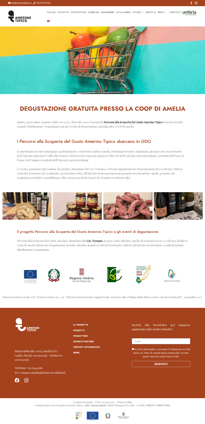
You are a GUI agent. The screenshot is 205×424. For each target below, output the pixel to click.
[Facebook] (17, 380)
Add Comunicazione (95, 405)
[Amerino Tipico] (20, 16)
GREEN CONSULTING (158, 405)
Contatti (175, 12)
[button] (6, 206)
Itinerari (93, 12)
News (161, 12)
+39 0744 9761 (34, 368)
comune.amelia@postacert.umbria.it (42, 372)
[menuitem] (48, 21)
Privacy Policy (124, 402)
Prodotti (63, 12)
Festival (151, 12)
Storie (137, 12)
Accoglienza (123, 12)
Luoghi (51, 12)
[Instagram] (26, 380)
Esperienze (107, 12)
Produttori (78, 12)
